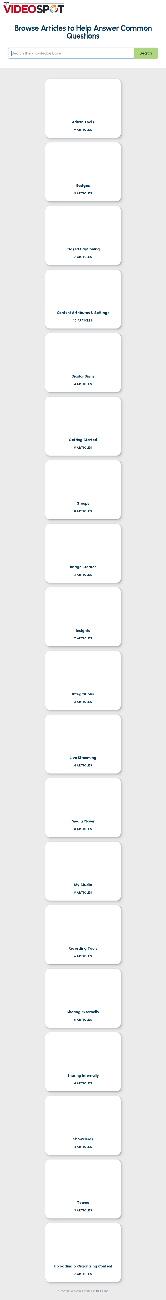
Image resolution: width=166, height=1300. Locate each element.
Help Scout (102, 1290)
